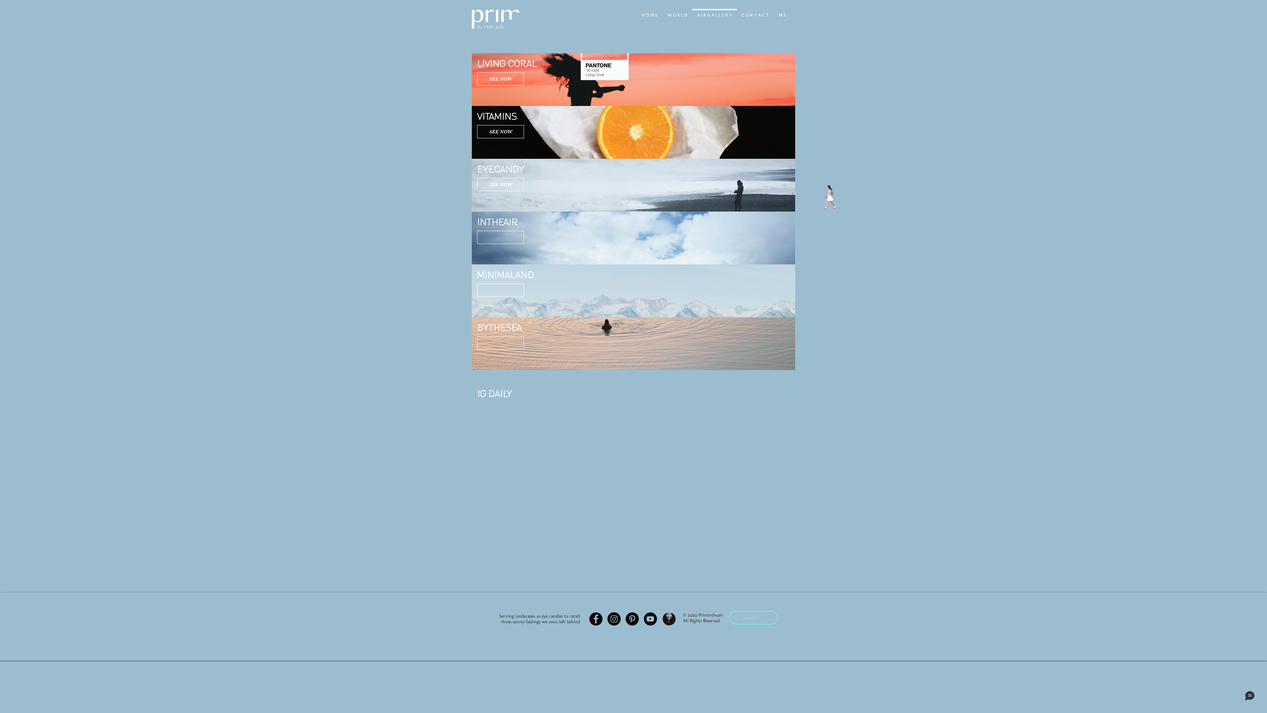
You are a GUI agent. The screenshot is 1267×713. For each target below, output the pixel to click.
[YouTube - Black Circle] (650, 619)
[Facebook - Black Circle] (595, 619)
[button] (500, 237)
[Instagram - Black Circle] (614, 619)
